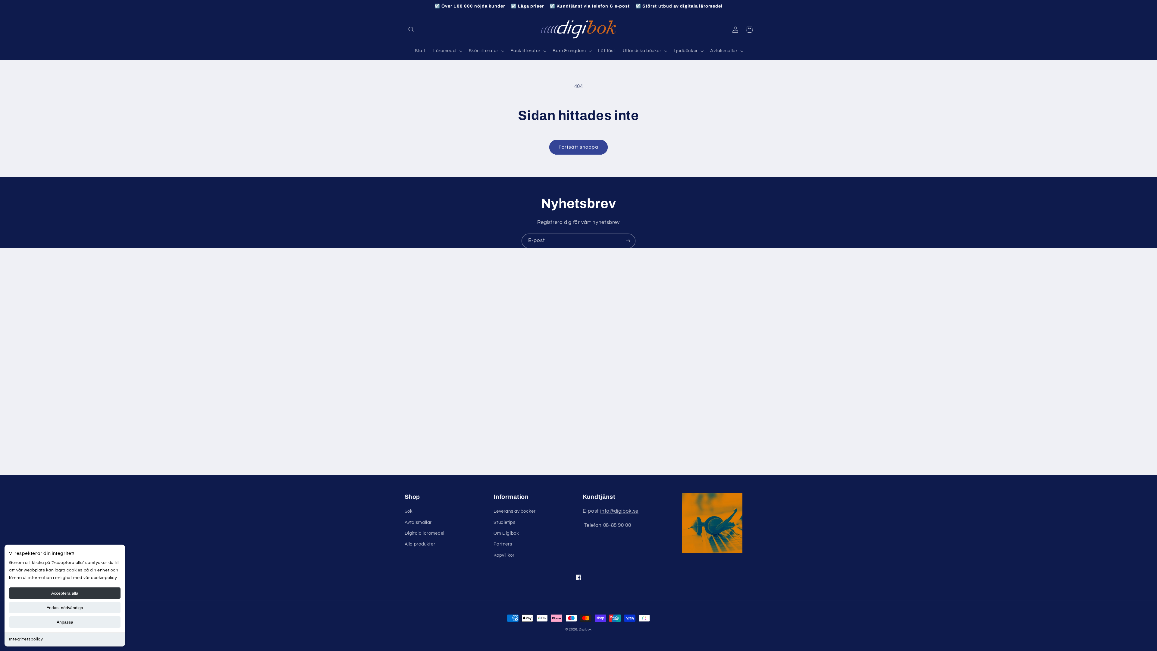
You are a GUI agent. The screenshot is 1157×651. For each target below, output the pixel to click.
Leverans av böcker (514, 511)
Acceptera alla (64, 593)
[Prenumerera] (628, 241)
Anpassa (65, 622)
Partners (503, 544)
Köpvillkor (504, 555)
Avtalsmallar (418, 522)
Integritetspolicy (26, 639)
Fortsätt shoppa (578, 147)
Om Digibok (506, 533)
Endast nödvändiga (64, 607)
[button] (412, 29)
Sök (409, 511)
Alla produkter (420, 544)
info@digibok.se (619, 511)
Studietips (504, 522)
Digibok (585, 629)
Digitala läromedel (424, 533)
